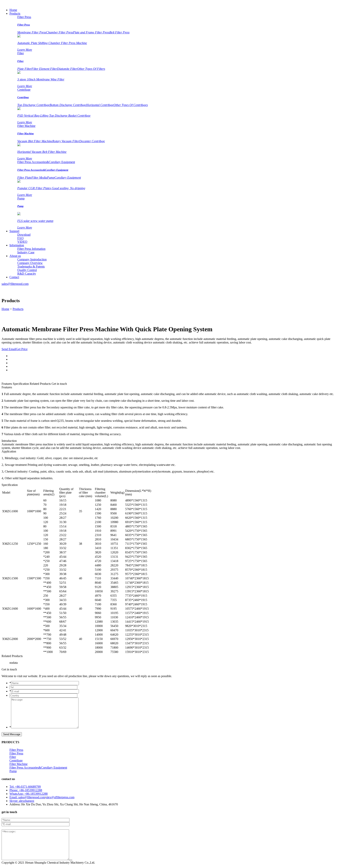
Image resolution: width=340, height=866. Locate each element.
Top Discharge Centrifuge (33, 105)
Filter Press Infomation (31, 248)
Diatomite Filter (67, 68)
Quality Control (27, 270)
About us (15, 256)
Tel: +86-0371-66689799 (25, 786)
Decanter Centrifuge (92, 141)
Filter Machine (26, 125)
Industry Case (25, 252)
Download (23, 234)
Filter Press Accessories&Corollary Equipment (46, 162)
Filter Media (39, 177)
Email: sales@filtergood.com (27, 797)
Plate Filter (24, 68)
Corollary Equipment (68, 177)
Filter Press (24, 17)
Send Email (9, 349)
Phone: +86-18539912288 (25, 790)
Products (14, 13)
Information (16, 245)
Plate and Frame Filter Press (91, 32)
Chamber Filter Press (59, 32)
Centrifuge (23, 89)
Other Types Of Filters (91, 68)
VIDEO (22, 241)
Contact (14, 277)
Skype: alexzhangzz (21, 800)
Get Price (22, 349)
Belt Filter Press (119, 32)
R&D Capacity (26, 273)
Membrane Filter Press (31, 32)
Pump (51, 177)
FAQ (20, 238)
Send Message (11, 734)
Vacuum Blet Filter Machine (34, 141)
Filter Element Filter (44, 68)
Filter (20, 53)
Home (13, 10)
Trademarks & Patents (31, 266)
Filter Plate (24, 177)
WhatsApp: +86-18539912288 (28, 793)
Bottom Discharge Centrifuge (68, 105)
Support (14, 231)
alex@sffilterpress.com (60, 797)
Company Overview (30, 263)
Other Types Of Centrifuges (131, 105)
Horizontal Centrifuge (100, 105)
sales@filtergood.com (15, 283)
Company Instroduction (32, 259)
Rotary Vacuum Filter (65, 141)
